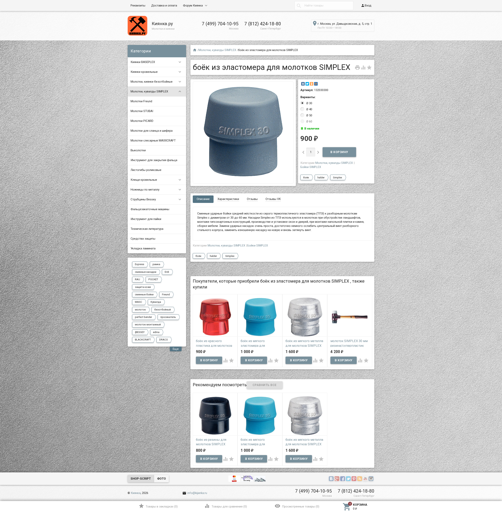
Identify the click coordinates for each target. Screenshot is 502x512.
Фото (161, 478)
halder (321, 177)
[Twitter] (307, 84)
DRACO (163, 339)
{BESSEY (140, 332)
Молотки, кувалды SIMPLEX (156, 91)
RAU (137, 279)
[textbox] (324, 5)
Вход (366, 5)
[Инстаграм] (371, 479)
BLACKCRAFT (143, 339)
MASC (138, 301)
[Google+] (337, 479)
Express (139, 264)
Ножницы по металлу (156, 189)
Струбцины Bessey (156, 199)
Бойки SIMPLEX (310, 167)
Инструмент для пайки (146, 219)
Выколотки (138, 150)
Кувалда (156, 301)
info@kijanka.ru (194, 493)
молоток (140, 309)
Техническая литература (147, 229)
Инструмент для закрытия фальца (154, 160)
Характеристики (228, 199)
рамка (156, 264)
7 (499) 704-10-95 (220, 23)
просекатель (168, 317)
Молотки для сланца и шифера (152, 130)
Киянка (136, 493)
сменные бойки (144, 294)
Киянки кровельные (156, 71)
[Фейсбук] (343, 479)
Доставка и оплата (164, 5)
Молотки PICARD (142, 121)
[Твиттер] (349, 479)
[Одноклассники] (311, 84)
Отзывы (252, 199)
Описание (203, 199)
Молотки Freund (141, 101)
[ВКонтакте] (303, 84)
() (158, 506)
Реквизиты (138, 5)
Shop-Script (141, 478)
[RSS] (360, 479)
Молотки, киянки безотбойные (156, 81)
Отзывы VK (273, 199)
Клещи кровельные (156, 179)
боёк (306, 177)
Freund (166, 294)
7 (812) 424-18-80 (262, 23)
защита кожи (143, 287)
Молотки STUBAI (142, 111)
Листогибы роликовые (146, 170)
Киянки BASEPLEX (156, 62)
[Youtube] (366, 479)
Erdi (167, 271)
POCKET (153, 279)
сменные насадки (145, 271)
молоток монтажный (148, 324)
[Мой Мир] (316, 84)
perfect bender (143, 317)
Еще (176, 349)
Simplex (337, 177)
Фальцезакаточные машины (150, 209)
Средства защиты (143, 238)
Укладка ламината (143, 248)
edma (156, 332)
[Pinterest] (354, 479)
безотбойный (162, 309)
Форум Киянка (193, 5)
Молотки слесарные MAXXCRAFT (153, 140)
